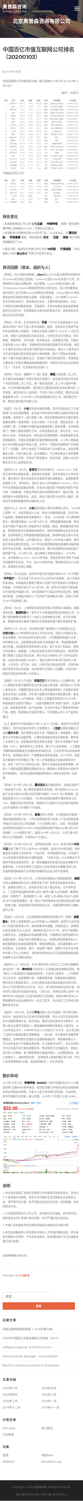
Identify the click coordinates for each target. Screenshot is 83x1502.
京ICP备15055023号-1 (28, 1494)
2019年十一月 (50, 1407)
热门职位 (47, 1428)
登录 (5, 1455)
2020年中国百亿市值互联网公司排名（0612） (32, 1338)
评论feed (8, 1462)
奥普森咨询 (15, 6)
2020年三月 (49, 1394)
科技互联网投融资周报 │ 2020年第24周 (27, 1329)
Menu (76, 8)
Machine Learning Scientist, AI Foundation (31, 1365)
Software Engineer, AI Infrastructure (27, 1347)
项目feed (47, 1455)
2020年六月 (10, 1388)
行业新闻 (24, 1275)
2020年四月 (10, 1394)
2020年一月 (49, 1401)
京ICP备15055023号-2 (54, 1494)
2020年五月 (49, 1388)
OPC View (9, 1428)
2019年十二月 (11, 1407)
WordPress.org (51, 1462)
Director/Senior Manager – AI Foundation (30, 1356)
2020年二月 (10, 1401)
